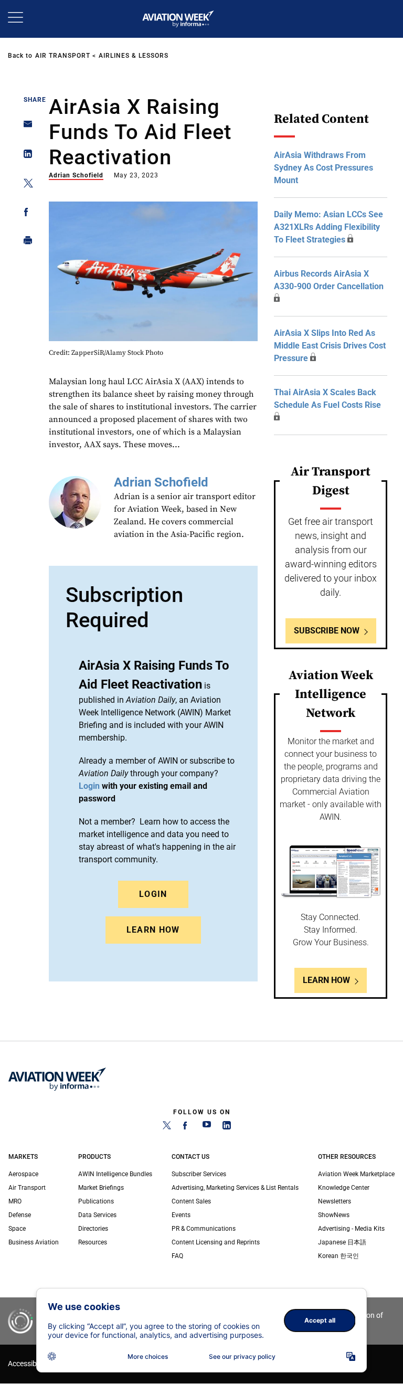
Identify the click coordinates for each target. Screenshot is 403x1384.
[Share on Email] (25, 127)
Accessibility (28, 1363)
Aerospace (23, 1174)
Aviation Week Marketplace (356, 1174)
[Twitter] (167, 1127)
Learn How (153, 930)
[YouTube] (207, 1127)
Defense (19, 1215)
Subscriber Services (199, 1174)
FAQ (177, 1256)
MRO (15, 1201)
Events (181, 1215)
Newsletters (334, 1201)
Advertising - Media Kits (351, 1228)
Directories (93, 1228)
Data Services (97, 1215)
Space (17, 1228)
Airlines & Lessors (133, 55)
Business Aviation (33, 1242)
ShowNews (333, 1215)
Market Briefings (101, 1187)
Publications (96, 1201)
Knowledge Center (343, 1187)
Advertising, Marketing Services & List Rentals (235, 1187)
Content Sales (191, 1201)
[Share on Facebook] (25, 213)
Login (153, 894)
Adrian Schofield (76, 175)
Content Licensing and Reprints (216, 1242)
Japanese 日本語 (342, 1242)
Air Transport (62, 55)
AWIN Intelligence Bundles (115, 1174)
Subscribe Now (326, 631)
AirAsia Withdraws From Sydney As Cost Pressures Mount (323, 167)
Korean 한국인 (338, 1256)
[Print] (25, 242)
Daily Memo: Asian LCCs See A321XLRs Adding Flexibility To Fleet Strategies (328, 227)
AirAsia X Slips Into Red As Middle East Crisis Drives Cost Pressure (330, 345)
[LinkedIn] (226, 1127)
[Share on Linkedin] (25, 156)
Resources (92, 1242)
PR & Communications (204, 1228)
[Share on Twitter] (25, 185)
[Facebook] (187, 1127)
